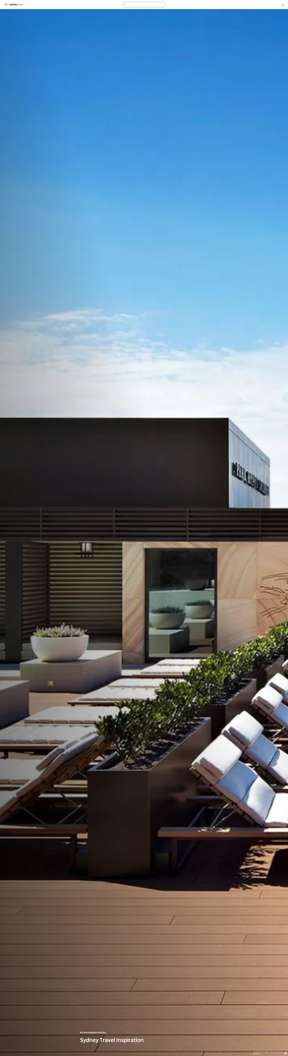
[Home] (15, 4)
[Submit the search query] (125, 4)
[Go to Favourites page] (282, 4)
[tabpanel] (144, 528)
